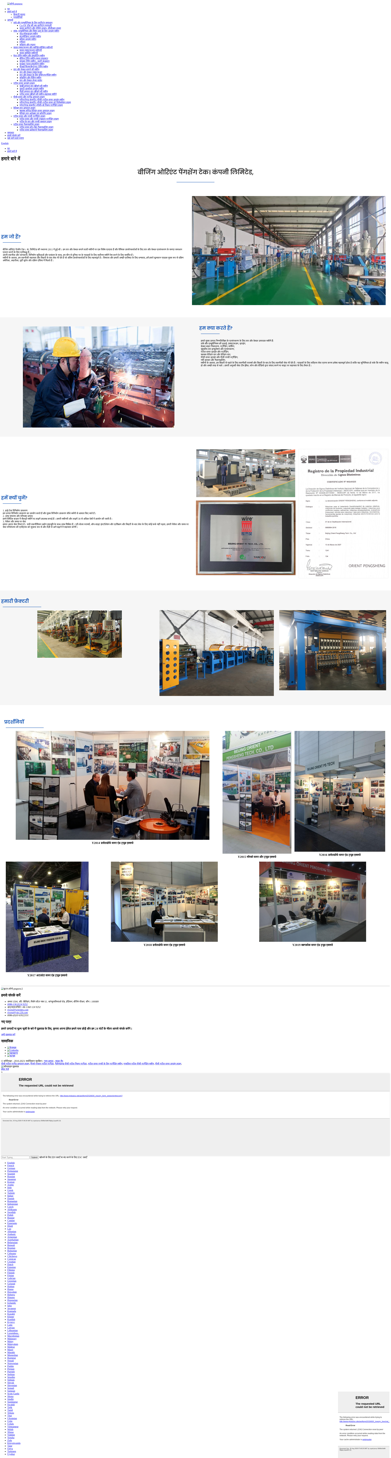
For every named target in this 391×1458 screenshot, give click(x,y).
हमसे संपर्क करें (13, 135)
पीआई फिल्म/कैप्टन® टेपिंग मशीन (34, 66)
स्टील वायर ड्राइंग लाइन (24, 83)
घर (8, 9)
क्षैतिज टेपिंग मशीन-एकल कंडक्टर (34, 58)
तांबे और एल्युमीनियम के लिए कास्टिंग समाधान (32, 22)
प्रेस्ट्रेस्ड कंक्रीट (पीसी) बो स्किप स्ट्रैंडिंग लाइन (41, 105)
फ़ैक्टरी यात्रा (19, 14)
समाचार (10, 132)
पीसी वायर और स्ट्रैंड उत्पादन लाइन (29, 97)
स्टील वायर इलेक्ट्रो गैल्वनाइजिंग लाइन (36, 130)
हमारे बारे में (12, 11)
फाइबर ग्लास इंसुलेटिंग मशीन (32, 64)
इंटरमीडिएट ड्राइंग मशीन (30, 36)
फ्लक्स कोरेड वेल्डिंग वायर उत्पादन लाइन (37, 110)
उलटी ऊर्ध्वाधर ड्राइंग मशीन (32, 88)
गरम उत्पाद (48, 1061)
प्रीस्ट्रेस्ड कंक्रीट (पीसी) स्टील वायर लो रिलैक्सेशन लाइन (45, 102)
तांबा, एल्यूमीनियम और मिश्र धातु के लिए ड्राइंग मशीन (36, 31)
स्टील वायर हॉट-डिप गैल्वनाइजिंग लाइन (36, 127)
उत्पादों (10, 20)
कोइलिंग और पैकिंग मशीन (30, 77)
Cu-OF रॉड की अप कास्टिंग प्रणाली (36, 25)
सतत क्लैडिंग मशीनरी (29, 53)
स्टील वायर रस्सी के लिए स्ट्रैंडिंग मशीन (105, 1063)
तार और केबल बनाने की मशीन (26, 69)
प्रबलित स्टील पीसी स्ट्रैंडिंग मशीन (139, 1063)
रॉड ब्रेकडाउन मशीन (29, 33)
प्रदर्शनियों (17, 17)
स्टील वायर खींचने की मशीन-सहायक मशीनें (38, 94)
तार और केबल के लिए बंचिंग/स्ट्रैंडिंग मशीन (38, 75)
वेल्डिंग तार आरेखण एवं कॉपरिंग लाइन (35, 113)
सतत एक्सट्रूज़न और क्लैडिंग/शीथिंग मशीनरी (33, 47)
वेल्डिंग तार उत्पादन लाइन (24, 108)
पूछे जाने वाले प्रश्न (15, 138)
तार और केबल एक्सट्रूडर (31, 72)
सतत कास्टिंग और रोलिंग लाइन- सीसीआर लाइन (40, 28)
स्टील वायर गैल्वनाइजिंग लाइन (26, 124)
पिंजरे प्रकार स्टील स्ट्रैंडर (42, 1063)
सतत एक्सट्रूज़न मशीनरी (31, 50)
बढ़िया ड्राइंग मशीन (28, 39)
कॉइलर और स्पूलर (27, 44)
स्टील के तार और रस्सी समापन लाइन (36, 121)
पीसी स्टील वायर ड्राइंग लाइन (168, 1063)
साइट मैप (59, 1061)
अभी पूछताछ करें (8, 1034)
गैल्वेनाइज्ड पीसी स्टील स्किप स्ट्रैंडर (71, 1063)
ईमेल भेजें (5, 1069)
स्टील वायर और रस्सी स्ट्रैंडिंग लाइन (29, 116)
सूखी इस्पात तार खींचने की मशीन (34, 86)
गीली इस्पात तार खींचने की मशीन (34, 91)
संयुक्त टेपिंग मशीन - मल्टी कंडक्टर (34, 61)
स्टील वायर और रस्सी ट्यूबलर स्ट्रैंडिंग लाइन (39, 119)
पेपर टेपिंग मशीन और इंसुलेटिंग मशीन (29, 55)
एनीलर (22, 42)
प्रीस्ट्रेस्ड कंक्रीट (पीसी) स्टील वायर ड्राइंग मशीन (42, 99)
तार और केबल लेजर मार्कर (31, 80)
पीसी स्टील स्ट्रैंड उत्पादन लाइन (15, 1063)
